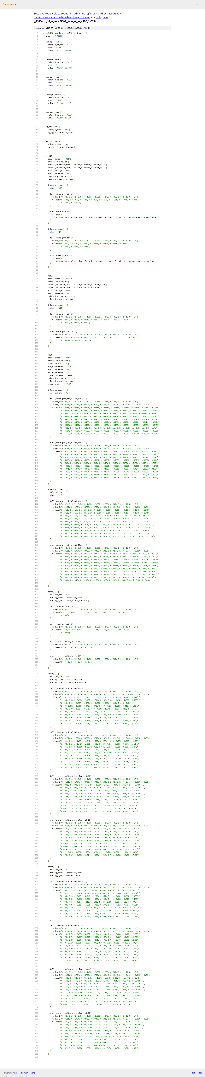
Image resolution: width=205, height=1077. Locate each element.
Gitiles (17, 1072)
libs (83, 13)
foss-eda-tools (42, 13)
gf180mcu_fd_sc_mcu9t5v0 (103, 13)
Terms (32, 1072)
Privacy (24, 1072)
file (91, 28)
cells (98, 17)
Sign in (199, 4)
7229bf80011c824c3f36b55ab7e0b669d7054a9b (62, 17)
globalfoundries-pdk (66, 13)
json (200, 1072)
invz (105, 17)
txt (193, 1072)
